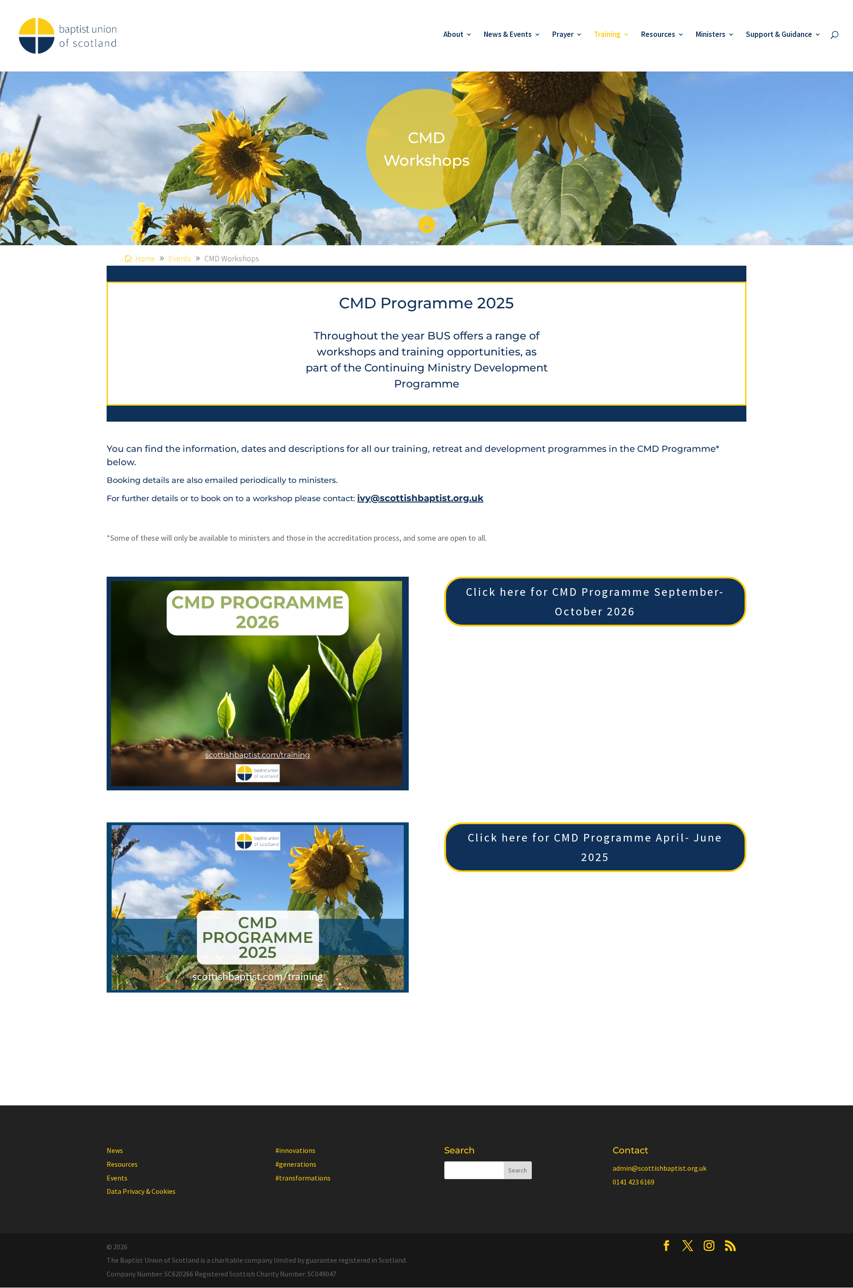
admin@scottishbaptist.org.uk (659, 1168)
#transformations (303, 1177)
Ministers (710, 35)
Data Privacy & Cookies (141, 1191)
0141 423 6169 (633, 1181)
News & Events (508, 35)
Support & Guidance (779, 35)
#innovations (295, 1150)
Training (607, 35)
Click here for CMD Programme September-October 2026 (595, 601)
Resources (658, 35)
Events (117, 1177)
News (115, 1150)
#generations (295, 1164)
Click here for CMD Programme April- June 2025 (595, 847)
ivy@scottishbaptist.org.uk (420, 498)
